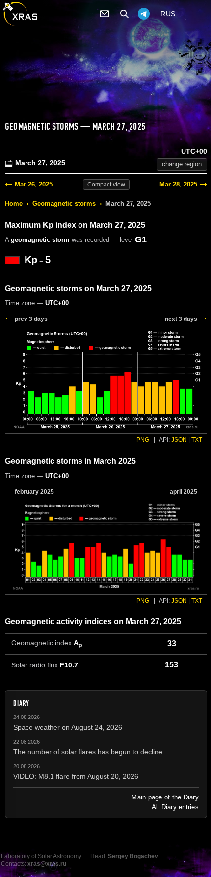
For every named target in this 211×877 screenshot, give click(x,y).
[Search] (124, 14)
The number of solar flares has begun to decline (87, 752)
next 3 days (181, 319)
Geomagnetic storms (64, 203)
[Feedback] (104, 14)
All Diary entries (175, 807)
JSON (179, 439)
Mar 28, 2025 (178, 184)
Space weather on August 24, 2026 (67, 727)
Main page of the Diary (165, 797)
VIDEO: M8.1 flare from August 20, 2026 (75, 776)
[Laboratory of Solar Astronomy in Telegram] (144, 14)
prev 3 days (31, 319)
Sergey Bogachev (133, 856)
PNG (142, 439)
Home (14, 203)
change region (182, 164)
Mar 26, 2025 (34, 184)
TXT (196, 439)
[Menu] (195, 14)
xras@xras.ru (46, 863)
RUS (168, 14)
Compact (106, 184)
